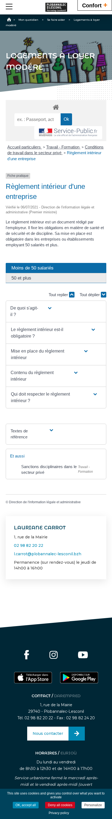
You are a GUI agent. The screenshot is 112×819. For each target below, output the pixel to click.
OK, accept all (25, 805)
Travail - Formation (63, 147)
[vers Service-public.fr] (68, 132)
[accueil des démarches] (56, 107)
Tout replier (59, 294)
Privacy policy (59, 813)
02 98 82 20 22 (28, 545)
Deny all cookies (60, 805)
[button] (31, 311)
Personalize (93, 805)
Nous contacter (48, 733)
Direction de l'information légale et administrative (45, 502)
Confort (94, 5)
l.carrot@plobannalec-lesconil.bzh (47, 553)
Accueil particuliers (24, 147)
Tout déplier (90, 294)
